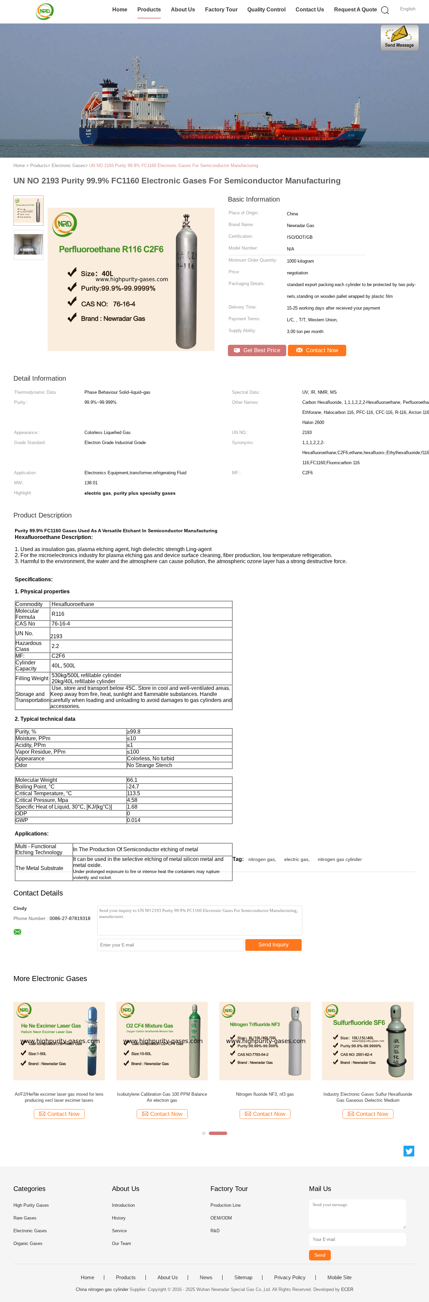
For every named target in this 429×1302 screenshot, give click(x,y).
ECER (347, 1289)
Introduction (123, 1205)
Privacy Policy (290, 1277)
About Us (183, 9)
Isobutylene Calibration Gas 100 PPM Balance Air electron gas (162, 1097)
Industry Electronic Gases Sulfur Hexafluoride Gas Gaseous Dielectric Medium (367, 1097)
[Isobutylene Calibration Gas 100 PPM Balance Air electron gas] (162, 1040)
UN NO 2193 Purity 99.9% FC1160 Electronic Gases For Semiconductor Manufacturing (173, 165)
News (206, 1277)
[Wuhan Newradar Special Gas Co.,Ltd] (46, 12)
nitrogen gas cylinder (340, 859)
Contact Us (310, 9)
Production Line (225, 1205)
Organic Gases (28, 1243)
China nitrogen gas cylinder (102, 1289)
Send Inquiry (273, 944)
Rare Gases (25, 1217)
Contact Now (321, 350)
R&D (215, 1230)
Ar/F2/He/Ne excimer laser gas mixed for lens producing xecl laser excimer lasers (59, 1097)
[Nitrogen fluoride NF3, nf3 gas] (265, 1040)
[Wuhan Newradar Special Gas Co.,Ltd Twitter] (409, 1151)
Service (119, 1230)
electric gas (296, 859)
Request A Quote (355, 9)
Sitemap (243, 1277)
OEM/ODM (221, 1217)
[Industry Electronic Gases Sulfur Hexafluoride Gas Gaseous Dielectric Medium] (368, 1040)
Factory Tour (221, 9)
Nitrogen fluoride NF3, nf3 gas (265, 1094)
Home (119, 9)
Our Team (121, 1243)
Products (149, 9)
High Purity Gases (31, 1205)
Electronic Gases (30, 1230)
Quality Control (266, 9)
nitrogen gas (261, 859)
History (119, 1217)
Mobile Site (339, 1277)
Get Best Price (261, 350)
